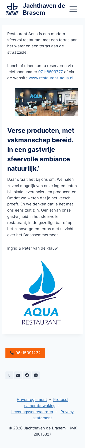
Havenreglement (32, 399)
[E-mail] (18, 375)
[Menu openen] (73, 9)
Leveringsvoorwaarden (32, 411)
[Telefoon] (9, 375)
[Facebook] (27, 375)
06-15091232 (27, 352)
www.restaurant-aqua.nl (51, 78)
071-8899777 (50, 72)
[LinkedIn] (36, 375)
